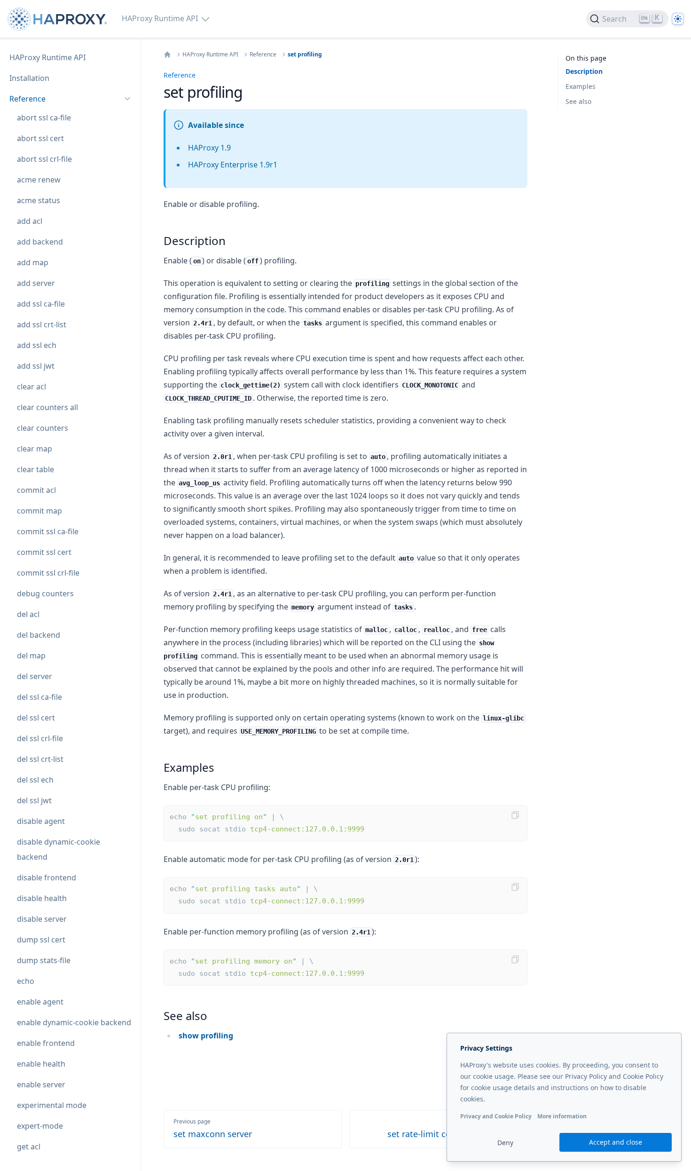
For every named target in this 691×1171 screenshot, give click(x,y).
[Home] (167, 54)
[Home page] (59, 19)
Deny (505, 1142)
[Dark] (677, 18)
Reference (263, 54)
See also (578, 101)
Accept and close (615, 1142)
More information (562, 1116)
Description (584, 71)
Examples (580, 86)
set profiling (305, 54)
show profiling (206, 1035)
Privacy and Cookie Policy (496, 1116)
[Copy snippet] (515, 815)
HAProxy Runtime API (210, 54)
